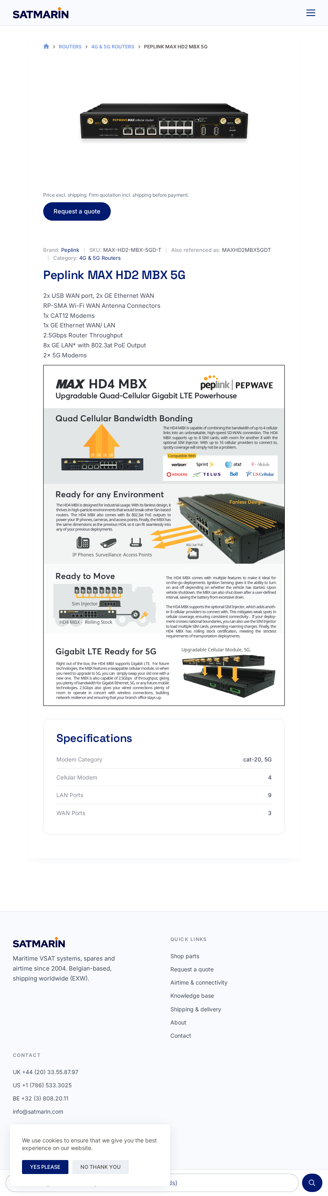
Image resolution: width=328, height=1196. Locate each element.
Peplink (70, 250)
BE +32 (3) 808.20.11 (40, 1098)
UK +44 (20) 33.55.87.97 (45, 1071)
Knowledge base (192, 995)
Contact (180, 1035)
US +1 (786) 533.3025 (42, 1085)
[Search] (312, 1183)
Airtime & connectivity (199, 982)
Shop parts (184, 956)
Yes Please (45, 1167)
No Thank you (100, 1167)
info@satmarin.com (38, 1111)
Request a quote (77, 211)
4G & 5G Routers (100, 258)
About (178, 1022)
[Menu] (310, 13)
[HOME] (46, 47)
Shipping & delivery (195, 1009)
